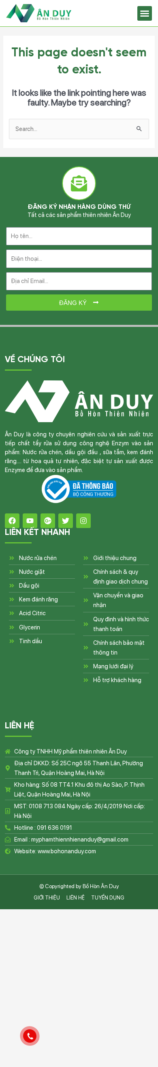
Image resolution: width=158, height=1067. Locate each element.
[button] (144, 13)
